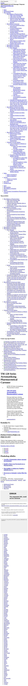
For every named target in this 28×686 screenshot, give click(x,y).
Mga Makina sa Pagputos (13, 46)
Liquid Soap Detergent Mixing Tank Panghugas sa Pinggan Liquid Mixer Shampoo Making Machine (18, 35)
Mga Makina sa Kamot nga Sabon (15, 107)
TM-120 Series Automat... (10, 357)
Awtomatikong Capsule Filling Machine (17, 206)
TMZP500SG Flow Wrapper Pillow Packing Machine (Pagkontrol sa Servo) (20, 56)
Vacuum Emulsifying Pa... (10, 364)
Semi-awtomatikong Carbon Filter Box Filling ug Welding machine (20, 163)
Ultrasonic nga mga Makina (13, 142)
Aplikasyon (10, 180)
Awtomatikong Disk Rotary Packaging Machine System (20, 83)
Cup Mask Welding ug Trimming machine (18, 150)
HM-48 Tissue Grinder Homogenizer (15, 134)
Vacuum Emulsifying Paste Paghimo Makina (16, 31)
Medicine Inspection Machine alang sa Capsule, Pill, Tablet (17, 19)
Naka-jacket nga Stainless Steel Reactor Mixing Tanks (17, 41)
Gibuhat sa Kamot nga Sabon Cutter (16, 286)
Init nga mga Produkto (11, 480)
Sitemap (20, 480)
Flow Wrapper (13, 48)
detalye (13, 419)
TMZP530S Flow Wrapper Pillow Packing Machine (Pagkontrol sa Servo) (19, 65)
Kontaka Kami (7, 183)
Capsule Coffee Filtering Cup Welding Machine (17, 171)
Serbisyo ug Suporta (12, 179)
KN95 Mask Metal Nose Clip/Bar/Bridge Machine (19, 152)
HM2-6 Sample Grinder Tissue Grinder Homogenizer (17, 137)
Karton (11, 86)
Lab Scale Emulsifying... (10, 370)
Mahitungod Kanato (9, 11)
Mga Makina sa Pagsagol (13, 24)
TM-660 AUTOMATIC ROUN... (12, 347)
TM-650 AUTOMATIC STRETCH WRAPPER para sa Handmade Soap (18, 122)
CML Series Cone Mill (15, 17)
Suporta (6, 177)
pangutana (9, 419)
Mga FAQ (6, 181)
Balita (5, 173)
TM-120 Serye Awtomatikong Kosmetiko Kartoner (19, 97)
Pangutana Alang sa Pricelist (8, 446)
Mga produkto (7, 12)
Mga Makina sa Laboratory (13, 132)
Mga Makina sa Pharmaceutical (14, 14)
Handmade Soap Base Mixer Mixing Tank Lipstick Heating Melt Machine (18, 110)
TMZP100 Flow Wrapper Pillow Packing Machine (19, 50)
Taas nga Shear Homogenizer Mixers (16, 217)
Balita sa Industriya (11, 176)
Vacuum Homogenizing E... (10, 367)
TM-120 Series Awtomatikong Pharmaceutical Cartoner (19, 89)
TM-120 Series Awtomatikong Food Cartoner (18, 93)
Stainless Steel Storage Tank (17, 43)
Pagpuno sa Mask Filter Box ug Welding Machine (18, 155)
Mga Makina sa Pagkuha (13, 45)
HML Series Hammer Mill (16, 15)
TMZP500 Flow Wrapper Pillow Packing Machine (19, 52)
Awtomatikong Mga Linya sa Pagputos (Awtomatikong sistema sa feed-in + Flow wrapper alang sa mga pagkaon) (20, 76)
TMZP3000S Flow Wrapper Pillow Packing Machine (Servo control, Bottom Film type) (20, 69)
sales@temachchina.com (13, 431)
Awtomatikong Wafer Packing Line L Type (18, 81)
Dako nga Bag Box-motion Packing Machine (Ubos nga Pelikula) (20, 60)
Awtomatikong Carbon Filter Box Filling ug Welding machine (20, 159)
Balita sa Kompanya (12, 174)
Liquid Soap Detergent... (10, 353)
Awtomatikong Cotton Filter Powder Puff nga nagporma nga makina (18, 168)
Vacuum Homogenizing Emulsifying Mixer (16, 28)
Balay (5, 9)
